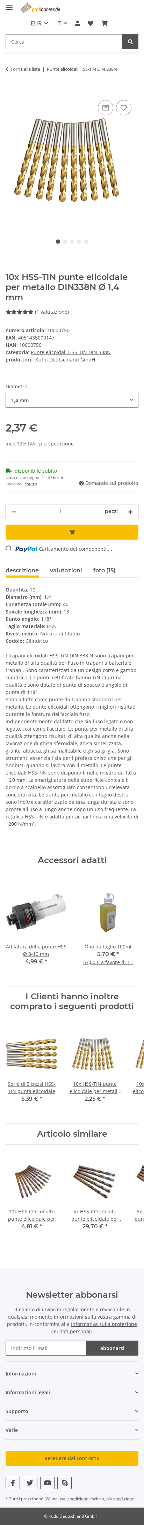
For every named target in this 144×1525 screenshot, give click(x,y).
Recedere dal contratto (72, 1458)
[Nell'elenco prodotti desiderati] (123, 107)
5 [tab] (86, 241)
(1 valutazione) (52, 311)
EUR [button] (36, 23)
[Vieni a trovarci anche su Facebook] (13, 1483)
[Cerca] (130, 41)
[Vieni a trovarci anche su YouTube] (47, 1483)
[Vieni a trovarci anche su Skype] (64, 1483)
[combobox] (72, 400)
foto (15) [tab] (104, 570)
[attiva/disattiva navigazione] (9, 4)
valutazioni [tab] (66, 570)
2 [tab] (65, 241)
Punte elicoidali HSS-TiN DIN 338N (71, 352)
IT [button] (58, 23)
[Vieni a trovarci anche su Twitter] (30, 1483)
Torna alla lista (25, 69)
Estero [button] (30, 484)
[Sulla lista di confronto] (105, 107)
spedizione (61, 443)
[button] (77, 23)
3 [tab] (72, 241)
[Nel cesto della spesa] (11, 90)
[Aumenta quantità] (130, 511)
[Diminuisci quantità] (13, 511)
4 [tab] (79, 241)
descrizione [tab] (22, 570)
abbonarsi (112, 1348)
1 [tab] (58, 241)
